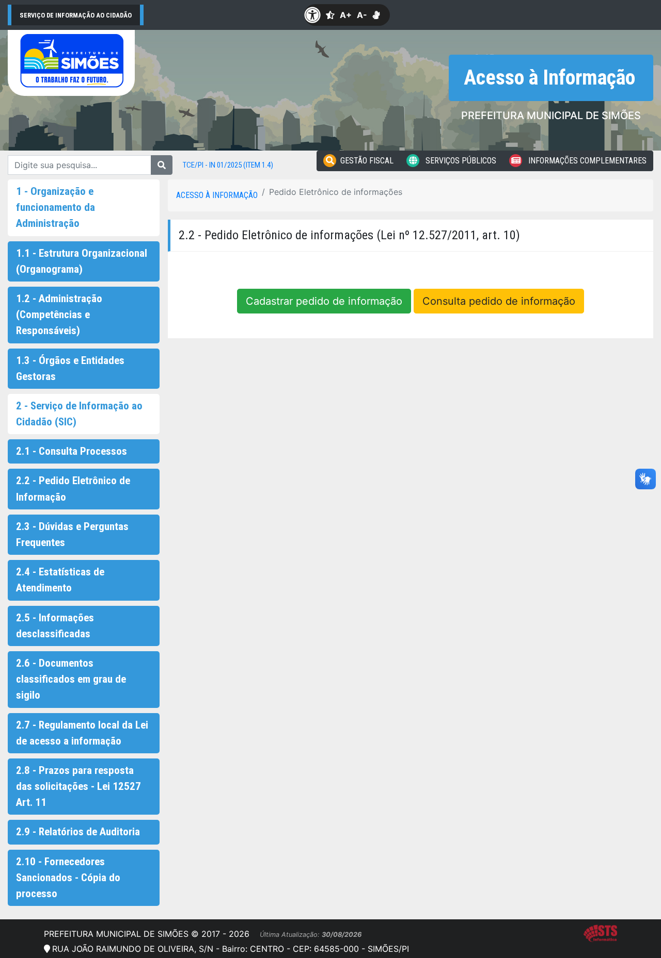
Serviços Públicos (459, 161)
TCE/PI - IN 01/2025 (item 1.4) (228, 165)
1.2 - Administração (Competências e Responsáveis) (59, 314)
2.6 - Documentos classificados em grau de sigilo (71, 679)
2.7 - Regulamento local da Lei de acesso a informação (82, 733)
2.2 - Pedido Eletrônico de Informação (73, 488)
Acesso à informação (217, 195)
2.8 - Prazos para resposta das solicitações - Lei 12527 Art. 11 (78, 786)
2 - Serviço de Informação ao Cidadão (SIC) (79, 414)
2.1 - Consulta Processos (71, 451)
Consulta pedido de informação (498, 301)
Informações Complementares (586, 161)
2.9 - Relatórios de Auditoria (78, 831)
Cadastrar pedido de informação (324, 301)
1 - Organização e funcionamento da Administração (55, 207)
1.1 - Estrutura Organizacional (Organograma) (81, 261)
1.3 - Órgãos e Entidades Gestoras (70, 368)
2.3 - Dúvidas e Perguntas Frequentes (72, 534)
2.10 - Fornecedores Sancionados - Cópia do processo (68, 877)
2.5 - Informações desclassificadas (55, 626)
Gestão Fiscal (367, 161)
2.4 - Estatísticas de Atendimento (60, 580)
